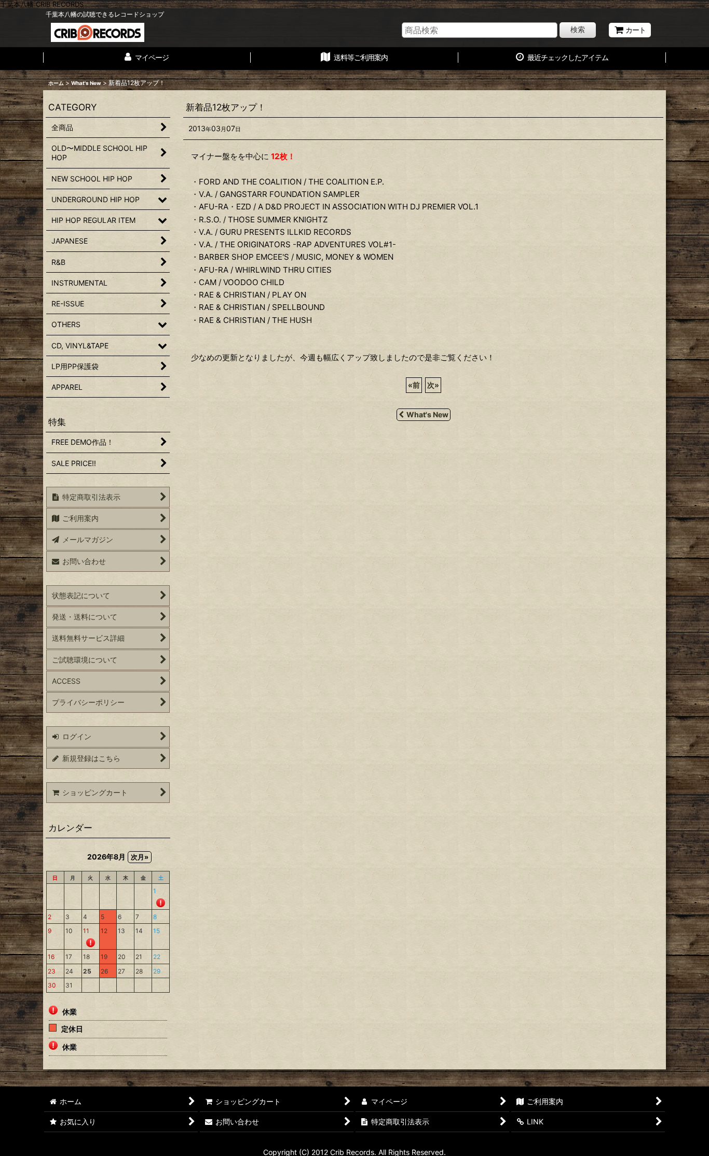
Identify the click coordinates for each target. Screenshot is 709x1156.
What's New (427, 414)
